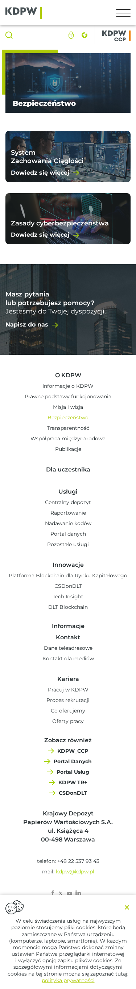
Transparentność (68, 428)
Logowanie (71, 35)
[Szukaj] (9, 35)
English (84, 35)
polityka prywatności (68, 980)
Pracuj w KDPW (68, 689)
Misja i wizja (68, 407)
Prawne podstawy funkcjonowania (68, 396)
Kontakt (68, 637)
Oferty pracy (68, 721)
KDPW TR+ (72, 782)
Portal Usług (73, 772)
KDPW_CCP (72, 751)
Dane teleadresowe (68, 648)
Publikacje (68, 449)
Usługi (68, 491)
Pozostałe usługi (68, 544)
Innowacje (68, 564)
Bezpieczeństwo (68, 417)
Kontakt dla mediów (68, 658)
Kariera (68, 679)
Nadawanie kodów (68, 523)
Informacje (68, 626)
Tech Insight (68, 596)
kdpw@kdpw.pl (75, 871)
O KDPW (68, 375)
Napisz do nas (26, 324)
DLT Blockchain (68, 607)
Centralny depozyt (68, 502)
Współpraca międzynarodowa (68, 438)
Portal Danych (73, 761)
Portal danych (68, 534)
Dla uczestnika (68, 469)
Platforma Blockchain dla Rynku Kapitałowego (68, 575)
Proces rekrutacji (68, 700)
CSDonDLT (68, 586)
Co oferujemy (68, 710)
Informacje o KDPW (68, 386)
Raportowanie (68, 513)
